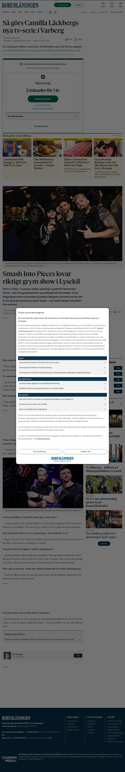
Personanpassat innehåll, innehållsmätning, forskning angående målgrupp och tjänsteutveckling (54, 372)
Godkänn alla (85, 451)
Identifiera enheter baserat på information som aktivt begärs (41, 388)
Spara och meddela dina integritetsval (33, 409)
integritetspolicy (43, 439)
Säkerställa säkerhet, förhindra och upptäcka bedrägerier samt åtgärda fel (46, 399)
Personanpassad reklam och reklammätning (35, 367)
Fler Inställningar (39, 451)
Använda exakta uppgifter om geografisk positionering (39, 383)
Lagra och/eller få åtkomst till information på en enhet (39, 362)
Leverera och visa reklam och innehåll (33, 404)
